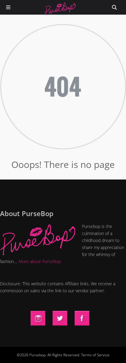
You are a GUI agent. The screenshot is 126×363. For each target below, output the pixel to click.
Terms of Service (95, 355)
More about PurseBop (40, 261)
